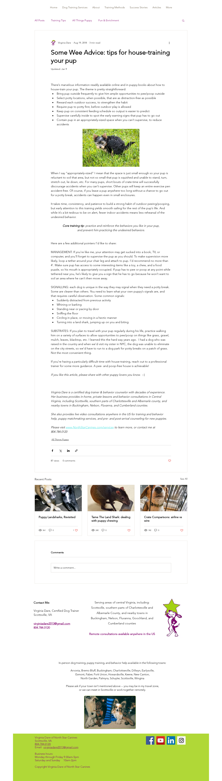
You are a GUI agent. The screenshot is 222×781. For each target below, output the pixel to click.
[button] (183, 20)
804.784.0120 (42, 627)
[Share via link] (76, 450)
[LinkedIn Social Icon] (171, 740)
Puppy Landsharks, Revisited (57, 517)
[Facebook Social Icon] (150, 740)
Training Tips (58, 20)
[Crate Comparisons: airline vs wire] (163, 498)
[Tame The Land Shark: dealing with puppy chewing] (111, 498)
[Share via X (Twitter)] (60, 450)
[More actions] (169, 43)
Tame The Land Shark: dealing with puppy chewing (110, 518)
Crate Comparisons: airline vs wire (163, 518)
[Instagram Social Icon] (181, 740)
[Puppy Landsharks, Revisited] (58, 498)
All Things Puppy (82, 20)
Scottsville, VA (43, 740)
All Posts (40, 20)
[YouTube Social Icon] (160, 740)
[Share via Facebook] (52, 450)
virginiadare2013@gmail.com (52, 623)
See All (183, 478)
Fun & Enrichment (108, 20)
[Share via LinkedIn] (68, 450)
